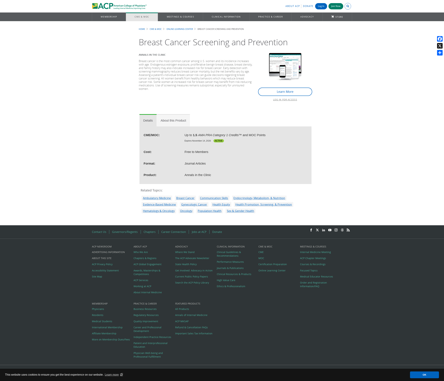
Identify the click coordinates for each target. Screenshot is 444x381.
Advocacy (307, 16)
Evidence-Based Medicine (159, 204)
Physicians (98, 309)
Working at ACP (142, 286)
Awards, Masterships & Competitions (147, 272)
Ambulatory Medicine (157, 198)
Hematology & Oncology (159, 211)
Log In (321, 6)
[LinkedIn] (323, 230)
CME (261, 252)
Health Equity (221, 204)
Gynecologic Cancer (194, 204)
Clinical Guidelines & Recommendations (229, 253)
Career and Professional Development (147, 329)
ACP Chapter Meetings (313, 258)
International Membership (107, 327)
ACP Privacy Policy (102, 264)
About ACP (292, 6)
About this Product (173, 120)
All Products (182, 309)
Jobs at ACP (199, 232)
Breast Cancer (185, 198)
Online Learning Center (179, 29)
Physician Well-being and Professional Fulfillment (148, 354)
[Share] (439, 52)
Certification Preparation (272, 264)
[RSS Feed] (348, 230)
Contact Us (99, 232)
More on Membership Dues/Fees (111, 339)
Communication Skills (214, 198)
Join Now (335, 6)
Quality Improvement (146, 321)
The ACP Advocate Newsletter (192, 258)
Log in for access (285, 99)
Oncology (186, 211)
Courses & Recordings (313, 264)
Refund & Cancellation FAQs (191, 327)
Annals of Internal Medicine (191, 315)
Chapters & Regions (145, 258)
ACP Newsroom (102, 246)
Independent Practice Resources (152, 337)
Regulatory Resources (146, 315)
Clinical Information (226, 16)
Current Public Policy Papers (191, 276)
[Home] (119, 6)
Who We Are (141, 252)
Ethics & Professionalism (231, 286)
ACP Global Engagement (147, 264)
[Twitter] (317, 230)
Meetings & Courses (180, 16)
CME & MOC (142, 16)
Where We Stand (185, 252)
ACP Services (141, 280)
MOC (261, 258)
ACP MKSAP (182, 321)
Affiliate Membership (104, 333)
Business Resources (145, 309)
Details (148, 120)
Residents (97, 315)
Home (142, 29)
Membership (109, 16)
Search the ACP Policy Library (192, 282)
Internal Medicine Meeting (315, 252)
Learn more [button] (112, 374)
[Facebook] (439, 38)
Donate (308, 6)
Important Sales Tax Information (193, 333)
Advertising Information (108, 252)
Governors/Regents (125, 232)
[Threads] (342, 230)
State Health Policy (186, 264)
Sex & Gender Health (240, 211)
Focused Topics (309, 270)
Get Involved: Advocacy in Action (194, 270)
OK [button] (424, 374)
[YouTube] (329, 230)
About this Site (102, 258)
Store (339, 16)
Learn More (285, 92)
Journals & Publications (230, 268)
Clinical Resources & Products (234, 274)
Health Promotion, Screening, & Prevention (263, 204)
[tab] (148, 120)
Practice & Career (270, 16)
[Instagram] (336, 230)
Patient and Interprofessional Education (151, 344)
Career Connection (173, 232)
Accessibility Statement (105, 270)
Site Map (97, 276)
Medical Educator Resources (316, 276)
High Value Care (226, 280)
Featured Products (187, 303)
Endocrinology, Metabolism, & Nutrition (259, 198)
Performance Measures (230, 261)
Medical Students (102, 321)
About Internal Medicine (148, 292)
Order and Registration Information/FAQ (313, 284)
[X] (439, 45)
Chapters (150, 232)
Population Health (209, 211)
